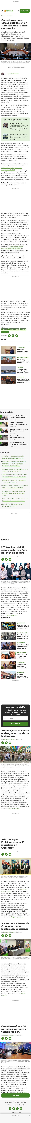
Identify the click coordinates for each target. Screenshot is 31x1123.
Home (3, 16)
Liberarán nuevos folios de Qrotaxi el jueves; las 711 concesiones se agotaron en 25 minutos (23, 629)
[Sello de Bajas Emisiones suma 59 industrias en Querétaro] (15, 866)
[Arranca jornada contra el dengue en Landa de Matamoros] (15, 754)
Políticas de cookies (12, 1105)
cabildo (23, 329)
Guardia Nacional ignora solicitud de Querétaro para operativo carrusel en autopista (23, 639)
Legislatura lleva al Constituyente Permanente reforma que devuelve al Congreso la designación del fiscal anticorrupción (19, 127)
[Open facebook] (10, 1108)
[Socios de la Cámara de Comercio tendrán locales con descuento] (15, 947)
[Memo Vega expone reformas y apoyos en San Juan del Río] (8, 360)
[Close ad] (29, 1115)
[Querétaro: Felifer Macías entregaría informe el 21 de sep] (8, 379)
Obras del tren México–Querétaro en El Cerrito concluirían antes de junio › (15, 500)
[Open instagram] (17, 1108)
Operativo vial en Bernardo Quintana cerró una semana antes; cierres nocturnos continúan (19, 137)
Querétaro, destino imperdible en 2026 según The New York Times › (15, 470)
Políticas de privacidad (19, 1102)
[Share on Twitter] (13, 335)
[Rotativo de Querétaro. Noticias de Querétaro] (10, 11)
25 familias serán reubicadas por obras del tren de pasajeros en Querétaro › (14, 476)
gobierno (5, 329)
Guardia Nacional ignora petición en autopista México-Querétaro (18, 417)
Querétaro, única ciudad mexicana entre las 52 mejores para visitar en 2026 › (13, 493)
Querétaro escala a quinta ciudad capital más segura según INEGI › (13, 457)
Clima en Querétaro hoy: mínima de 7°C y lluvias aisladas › (14, 481)
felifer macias (14, 329)
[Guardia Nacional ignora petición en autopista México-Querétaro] (4, 417)
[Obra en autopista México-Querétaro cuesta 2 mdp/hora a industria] (4, 431)
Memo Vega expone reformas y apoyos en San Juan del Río (23, 362)
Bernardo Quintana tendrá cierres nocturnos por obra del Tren (23, 352)
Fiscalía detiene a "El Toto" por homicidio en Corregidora (18, 444)
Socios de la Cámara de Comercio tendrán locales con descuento (15, 926)
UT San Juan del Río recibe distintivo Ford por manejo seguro (14, 550)
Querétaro (9, 16)
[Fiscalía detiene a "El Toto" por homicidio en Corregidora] (4, 444)
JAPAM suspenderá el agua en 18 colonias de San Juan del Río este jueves (18, 425)
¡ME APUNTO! (15, 724)
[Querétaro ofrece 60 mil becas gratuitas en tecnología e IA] (15, 1050)
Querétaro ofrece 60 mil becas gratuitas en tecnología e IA (14, 1029)
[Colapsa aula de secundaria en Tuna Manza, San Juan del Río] (4, 437)
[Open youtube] (21, 1108)
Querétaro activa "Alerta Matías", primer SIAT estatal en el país (23, 647)
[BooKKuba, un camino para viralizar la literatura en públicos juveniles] (8, 655)
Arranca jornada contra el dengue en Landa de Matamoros (15, 733)
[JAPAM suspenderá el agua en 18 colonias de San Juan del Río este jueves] (4, 424)
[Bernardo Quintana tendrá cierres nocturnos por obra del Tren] (8, 350)
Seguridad (20, 672)
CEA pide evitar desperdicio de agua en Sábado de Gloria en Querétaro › (15, 487)
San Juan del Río (23, 357)
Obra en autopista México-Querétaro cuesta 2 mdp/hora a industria (19, 430)
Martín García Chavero (13, 73)
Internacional (22, 652)
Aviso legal (8, 1102)
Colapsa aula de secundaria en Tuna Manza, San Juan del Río (18, 437)
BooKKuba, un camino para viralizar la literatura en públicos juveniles (22, 659)
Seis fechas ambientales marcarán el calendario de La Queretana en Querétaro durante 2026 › (14, 464)
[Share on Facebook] (9, 335)
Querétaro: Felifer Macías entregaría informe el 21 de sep (23, 381)
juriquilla (5, 332)
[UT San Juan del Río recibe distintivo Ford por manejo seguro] (15, 571)
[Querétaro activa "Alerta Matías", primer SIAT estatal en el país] (8, 645)
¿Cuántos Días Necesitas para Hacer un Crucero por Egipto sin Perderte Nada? (23, 373)
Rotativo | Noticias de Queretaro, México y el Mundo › (13, 505)
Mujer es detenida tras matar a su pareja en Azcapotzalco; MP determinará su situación (23, 678)
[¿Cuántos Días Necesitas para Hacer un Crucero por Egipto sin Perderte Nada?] (8, 370)
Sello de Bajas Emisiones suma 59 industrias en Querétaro (12, 843)
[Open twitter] (13, 1108)
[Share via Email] (16, 335)
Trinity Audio (17, 67)
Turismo (20, 367)
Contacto (22, 1105)
